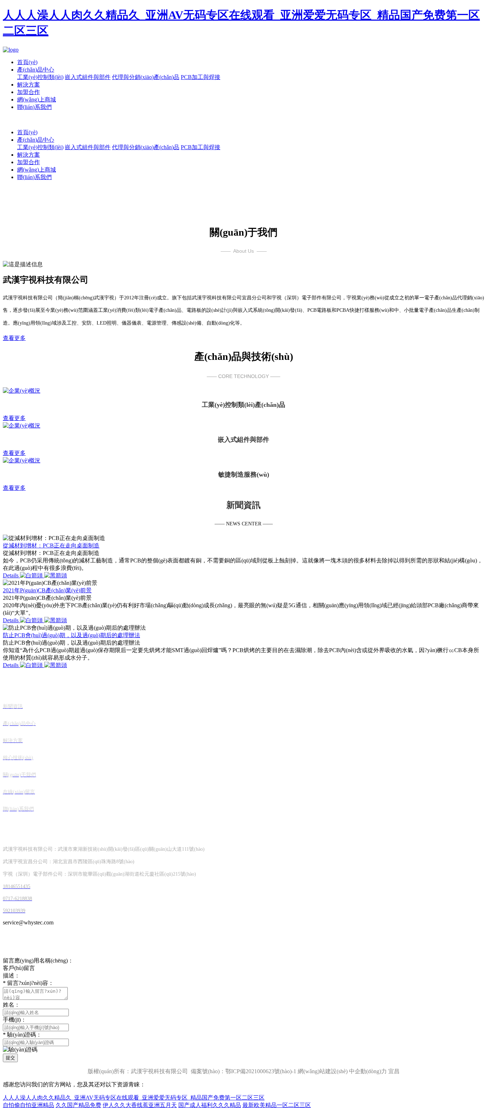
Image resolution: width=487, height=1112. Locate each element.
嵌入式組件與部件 (88, 77)
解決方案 (28, 85)
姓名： (11, 1005)
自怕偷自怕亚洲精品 (28, 1105)
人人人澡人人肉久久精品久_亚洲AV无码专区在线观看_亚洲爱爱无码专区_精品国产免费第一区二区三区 (134, 1098)
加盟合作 (28, 92)
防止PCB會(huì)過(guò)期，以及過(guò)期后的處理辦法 (71, 635)
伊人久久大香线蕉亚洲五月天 (140, 1105)
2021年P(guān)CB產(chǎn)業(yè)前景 (47, 590)
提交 (10, 1057)
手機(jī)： (14, 1020)
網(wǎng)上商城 (36, 99)
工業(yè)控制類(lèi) (40, 77)
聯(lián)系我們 (34, 107)
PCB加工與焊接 (200, 77)
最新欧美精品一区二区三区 (276, 1105)
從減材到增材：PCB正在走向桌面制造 (51, 545)
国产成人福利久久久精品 (209, 1105)
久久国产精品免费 (78, 1105)
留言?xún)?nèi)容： (28, 983)
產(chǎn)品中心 (35, 70)
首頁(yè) (27, 62)
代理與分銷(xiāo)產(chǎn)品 (145, 77)
